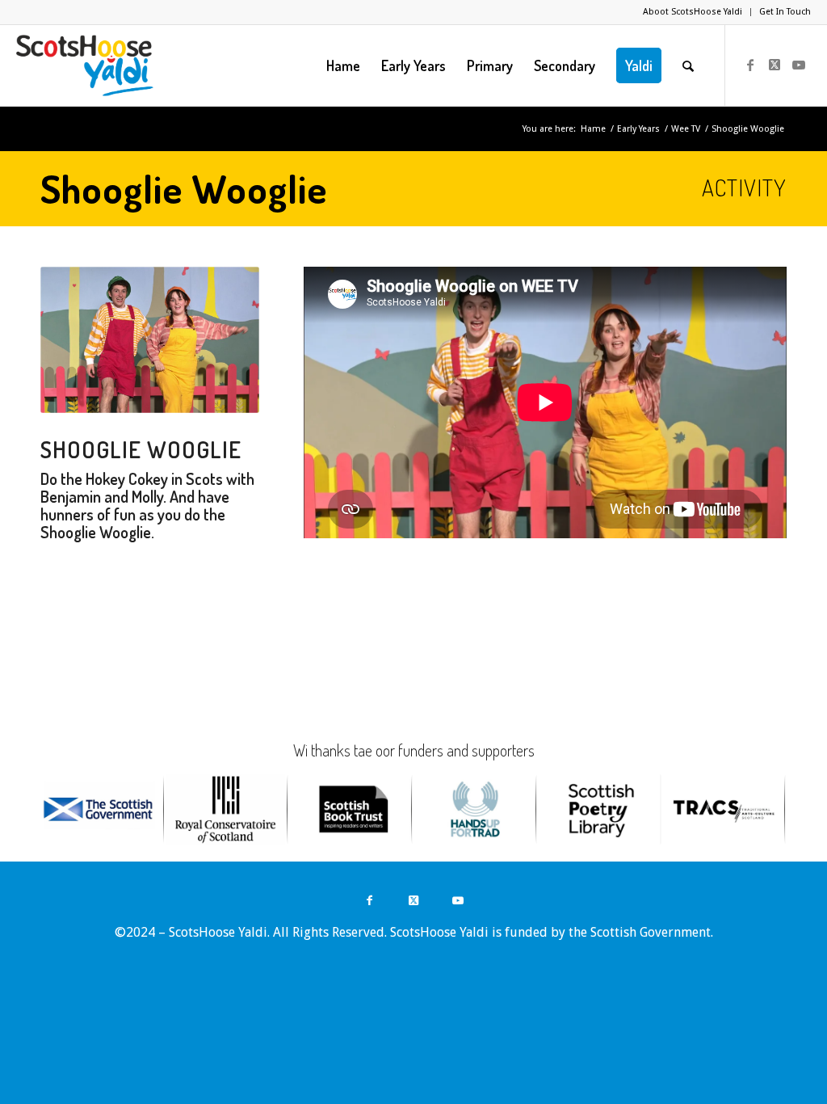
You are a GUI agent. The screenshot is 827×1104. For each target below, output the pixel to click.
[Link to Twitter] (774, 65)
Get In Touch (785, 11)
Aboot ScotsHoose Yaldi (692, 11)
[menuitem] (693, 12)
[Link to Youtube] (799, 65)
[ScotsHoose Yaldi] (84, 65)
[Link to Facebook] (750, 65)
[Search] (688, 65)
